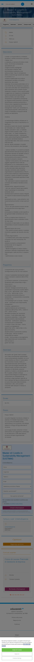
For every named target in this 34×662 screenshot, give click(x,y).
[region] (17, 649)
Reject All (17, 654)
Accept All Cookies (17, 650)
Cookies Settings (17, 658)
